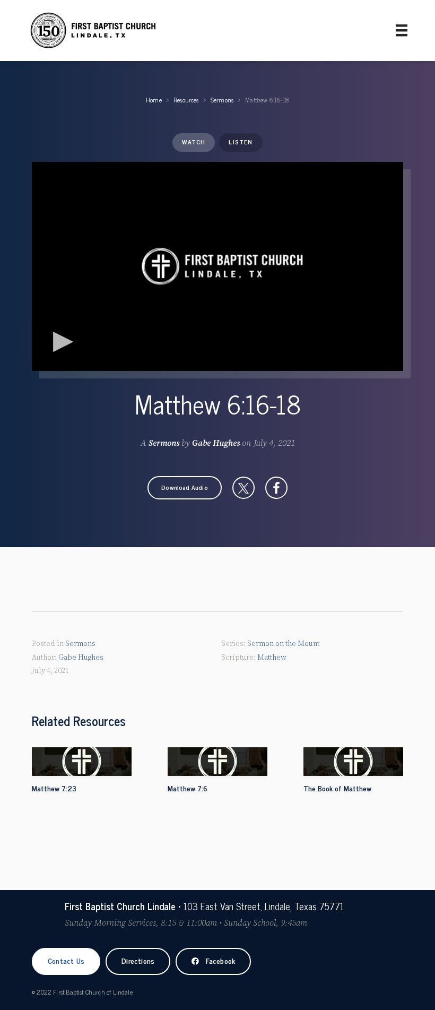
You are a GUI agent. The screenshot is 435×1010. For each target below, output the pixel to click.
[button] (184, 487)
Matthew (271, 657)
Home (154, 99)
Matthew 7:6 (187, 788)
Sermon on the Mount (283, 644)
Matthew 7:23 (54, 788)
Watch (193, 141)
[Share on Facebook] (276, 488)
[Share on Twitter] (243, 488)
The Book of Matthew (337, 788)
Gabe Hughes (216, 443)
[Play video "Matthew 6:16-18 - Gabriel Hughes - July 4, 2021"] (217, 266)
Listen (241, 141)
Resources (186, 99)
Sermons (222, 99)
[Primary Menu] (401, 30)
